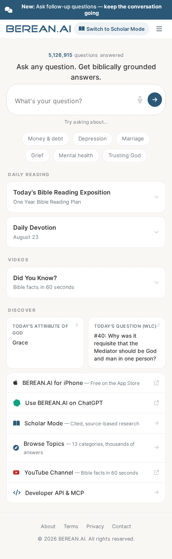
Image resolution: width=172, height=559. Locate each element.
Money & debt (45, 138)
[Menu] (159, 29)
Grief (37, 155)
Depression (92, 138)
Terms (71, 526)
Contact (121, 526)
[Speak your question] (140, 99)
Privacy (95, 526)
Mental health (76, 155)
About (48, 526)
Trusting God (124, 155)
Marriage (133, 138)
